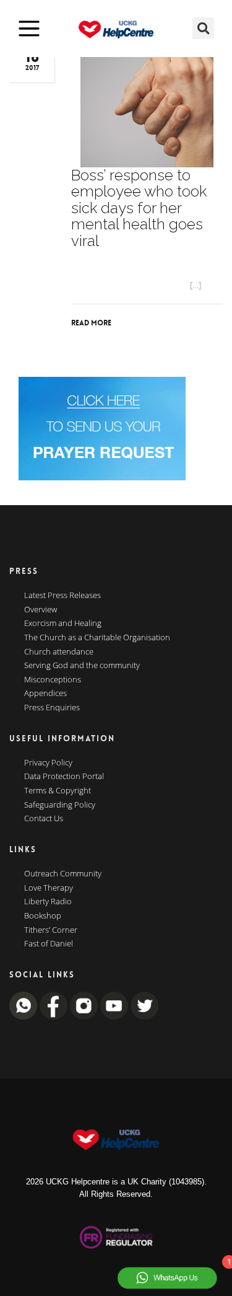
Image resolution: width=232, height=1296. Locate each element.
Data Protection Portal (64, 777)
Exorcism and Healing (62, 623)
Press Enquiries (52, 708)
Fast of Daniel (48, 944)
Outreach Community (62, 874)
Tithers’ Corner (50, 930)
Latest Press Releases (62, 596)
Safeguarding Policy (59, 805)
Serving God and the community (82, 666)
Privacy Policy (48, 763)
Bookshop (42, 916)
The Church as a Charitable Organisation (97, 638)
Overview (40, 610)
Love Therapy (48, 888)
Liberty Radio (48, 902)
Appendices (45, 694)
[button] (203, 28)
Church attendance (58, 652)
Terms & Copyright (57, 791)
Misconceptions (52, 680)
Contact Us (43, 819)
